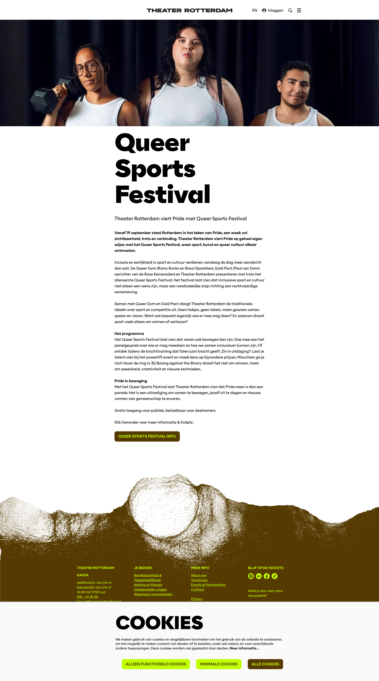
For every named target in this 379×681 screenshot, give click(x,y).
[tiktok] (275, 576)
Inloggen (275, 10)
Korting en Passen (148, 585)
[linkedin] (259, 576)
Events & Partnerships (208, 585)
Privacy (197, 599)
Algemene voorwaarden (153, 594)
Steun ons (199, 575)
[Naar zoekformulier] (290, 10)
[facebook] (267, 576)
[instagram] (251, 576)
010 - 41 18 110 (87, 597)
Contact (197, 590)
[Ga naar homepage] (189, 10)
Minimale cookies (218, 664)
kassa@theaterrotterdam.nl (99, 602)
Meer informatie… (244, 648)
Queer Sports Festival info (147, 436)
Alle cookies (265, 664)
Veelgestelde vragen (150, 590)
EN (254, 10)
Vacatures (199, 580)
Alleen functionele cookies (156, 664)
